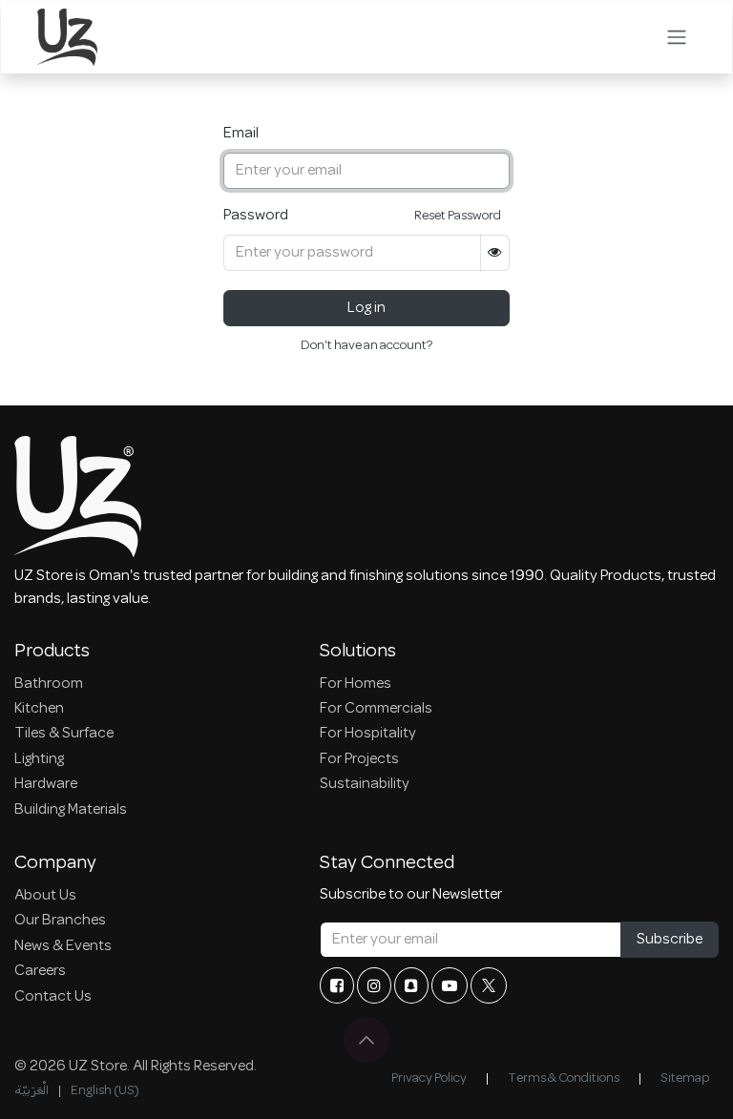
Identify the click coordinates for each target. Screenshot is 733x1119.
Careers (40, 971)
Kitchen (39, 708)
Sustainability (364, 784)
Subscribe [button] (669, 939)
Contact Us (53, 996)
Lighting (39, 759)
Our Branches (60, 920)
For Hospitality (368, 733)
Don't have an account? (366, 346)
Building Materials (70, 810)
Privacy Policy (429, 1078)
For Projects (359, 759)
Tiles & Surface (64, 733)
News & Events (63, 946)
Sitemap (684, 1078)
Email (241, 133)
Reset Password (457, 216)
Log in (366, 308)
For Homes (355, 684)
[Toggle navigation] (677, 37)
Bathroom (48, 684)
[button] (366, 1040)
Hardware (45, 784)
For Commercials (376, 708)
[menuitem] (31, 1091)
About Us (45, 895)
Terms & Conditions (563, 1078)
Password (255, 215)
